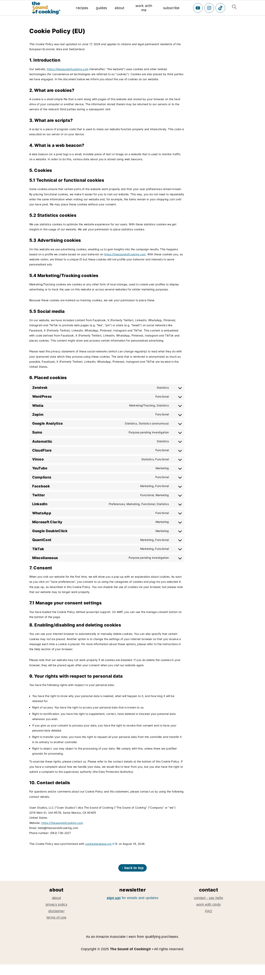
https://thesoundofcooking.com (67, 69)
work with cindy (208, 904)
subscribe (171, 8)
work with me (143, 8)
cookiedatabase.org (98, 843)
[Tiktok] (220, 8)
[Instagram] (209, 8)
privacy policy (56, 904)
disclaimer (56, 911)
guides (101, 8)
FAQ (208, 911)
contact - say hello (208, 898)
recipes (82, 8)
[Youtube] (198, 8)
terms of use (57, 917)
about (120, 8)
